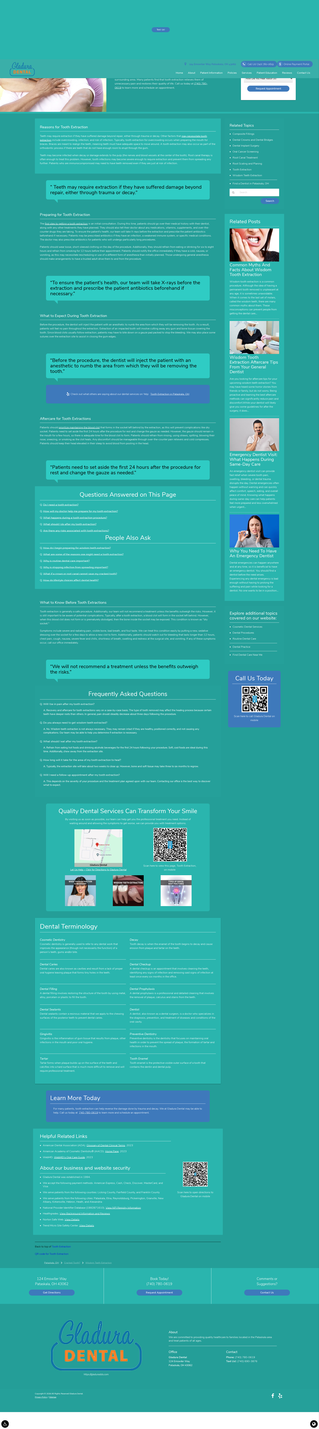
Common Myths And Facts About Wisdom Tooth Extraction (250, 269)
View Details (72, 1219)
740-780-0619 (88, 1113)
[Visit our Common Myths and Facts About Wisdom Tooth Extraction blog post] (254, 260)
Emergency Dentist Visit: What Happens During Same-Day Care (253, 459)
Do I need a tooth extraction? (60, 505)
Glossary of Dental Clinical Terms (106, 1145)
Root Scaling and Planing (247, 163)
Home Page (112, 1151)
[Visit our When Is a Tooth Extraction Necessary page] (80, 905)
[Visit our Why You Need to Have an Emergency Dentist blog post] (254, 546)
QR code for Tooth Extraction (51, 1254)
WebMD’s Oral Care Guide (69, 1157)
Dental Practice (241, 647)
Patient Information (211, 73)
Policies (232, 73)
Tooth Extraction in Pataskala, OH (169, 394)
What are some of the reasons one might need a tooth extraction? (83, 554)
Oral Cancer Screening (246, 152)
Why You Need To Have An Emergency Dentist (253, 553)
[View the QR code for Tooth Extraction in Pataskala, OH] (170, 860)
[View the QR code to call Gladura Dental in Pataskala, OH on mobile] (255, 711)
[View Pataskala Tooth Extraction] (53, 111)
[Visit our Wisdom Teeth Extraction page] (128, 905)
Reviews (287, 73)
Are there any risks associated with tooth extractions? (76, 531)
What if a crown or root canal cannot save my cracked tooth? (80, 574)
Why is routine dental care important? (66, 561)
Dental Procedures (243, 633)
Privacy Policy (41, 1397)
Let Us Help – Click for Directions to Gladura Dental (98, 869)
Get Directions (51, 1292)
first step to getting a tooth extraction (66, 224)
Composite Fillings (243, 134)
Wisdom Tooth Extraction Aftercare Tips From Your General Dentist (254, 364)
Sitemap (52, 1397)
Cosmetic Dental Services (247, 627)
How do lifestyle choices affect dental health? (71, 580)
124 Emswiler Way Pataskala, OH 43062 (212, 64)
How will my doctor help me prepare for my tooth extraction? (80, 511)
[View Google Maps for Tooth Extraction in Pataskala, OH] (98, 866)
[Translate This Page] (314, 1424)
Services (247, 73)
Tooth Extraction (61, 1246)
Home (179, 73)
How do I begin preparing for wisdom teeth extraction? (77, 548)
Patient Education (267, 73)
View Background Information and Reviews (85, 1213)
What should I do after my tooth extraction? (69, 524)
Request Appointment (159, 1292)
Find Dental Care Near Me (247, 655)
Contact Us (303, 73)
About (191, 73)
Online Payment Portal (296, 64)
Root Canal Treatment (245, 157)
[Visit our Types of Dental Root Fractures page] (176, 905)
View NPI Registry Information (123, 1208)
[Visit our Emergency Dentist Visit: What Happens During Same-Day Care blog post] (254, 450)
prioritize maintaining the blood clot (79, 427)
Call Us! (261, 64)
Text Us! (161, 30)
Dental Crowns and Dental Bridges (253, 140)
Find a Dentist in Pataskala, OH (251, 183)
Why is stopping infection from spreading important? (75, 567)
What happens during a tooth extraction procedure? (75, 518)
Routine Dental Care (244, 639)
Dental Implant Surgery (246, 146)
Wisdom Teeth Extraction (247, 175)
